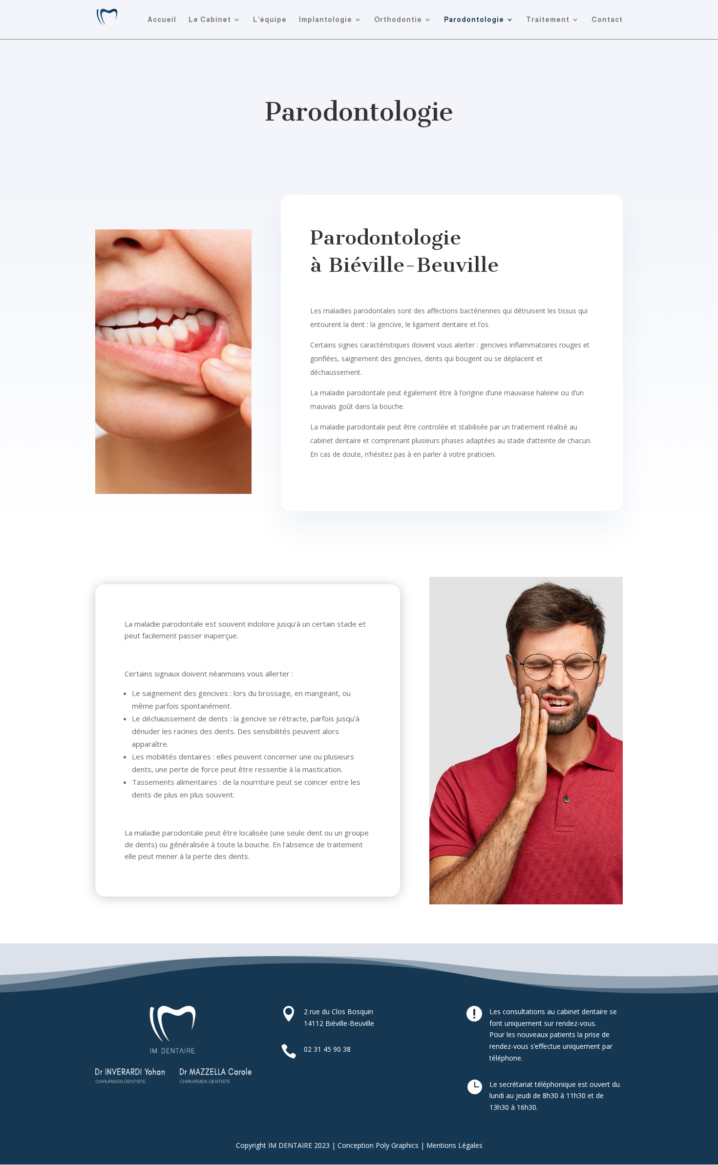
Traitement (548, 19)
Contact (607, 19)
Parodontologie (474, 19)
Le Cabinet (210, 19)
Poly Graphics (397, 1145)
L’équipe (270, 19)
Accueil (162, 19)
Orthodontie (398, 19)
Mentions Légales (454, 1145)
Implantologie (325, 19)
